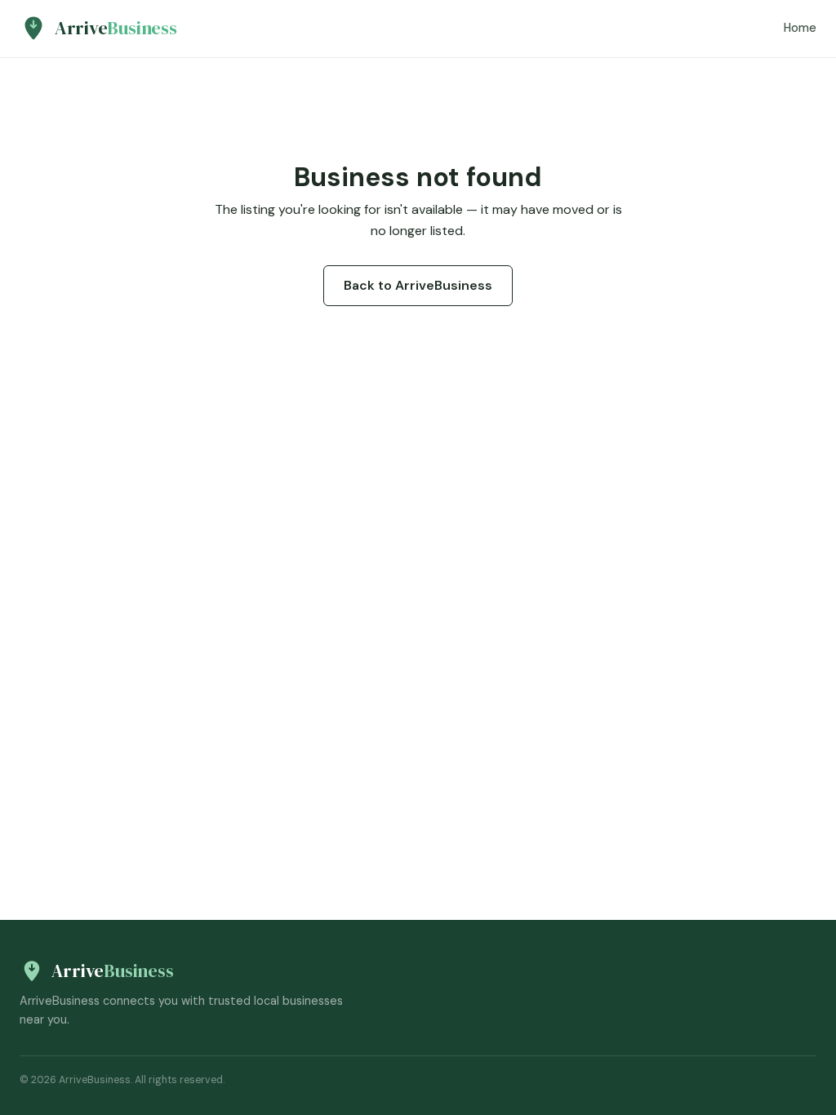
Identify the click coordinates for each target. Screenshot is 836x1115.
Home (800, 27)
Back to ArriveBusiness (418, 285)
